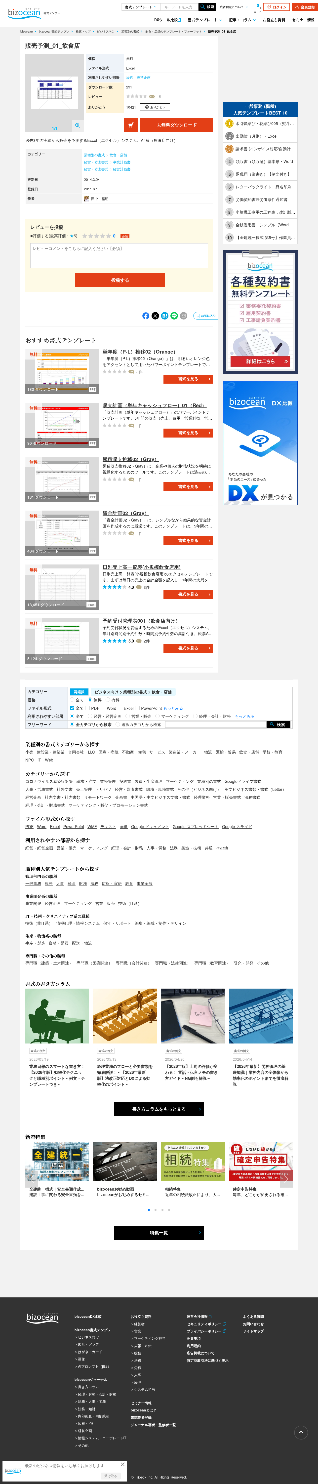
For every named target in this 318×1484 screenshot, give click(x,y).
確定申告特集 (245, 1189)
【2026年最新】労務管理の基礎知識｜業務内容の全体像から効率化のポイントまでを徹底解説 (260, 1075)
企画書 (121, 797)
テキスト (108, 826)
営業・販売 (67, 848)
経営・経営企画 (138, 77)
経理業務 (202, 797)
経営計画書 (121, 168)
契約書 (125, 781)
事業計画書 (121, 162)
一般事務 (33, 883)
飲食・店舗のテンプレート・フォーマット (174, 31)
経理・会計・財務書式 (45, 805)
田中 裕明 (100, 198)
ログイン (279, 6)
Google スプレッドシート (196, 826)
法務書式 (252, 797)
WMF (92, 826)
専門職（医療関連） (94, 963)
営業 (99, 903)
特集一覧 (159, 1232)
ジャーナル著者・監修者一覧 (153, 1424)
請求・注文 (86, 781)
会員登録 (308, 6)
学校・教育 (272, 752)
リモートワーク (98, 797)
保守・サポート (117, 923)
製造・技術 (191, 848)
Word (41, 826)
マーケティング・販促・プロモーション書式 (108, 805)
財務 (83, 883)
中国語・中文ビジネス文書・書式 (160, 797)
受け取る (110, 1476)
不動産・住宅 (134, 752)
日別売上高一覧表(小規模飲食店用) (142, 566)
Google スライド (237, 826)
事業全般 (145, 883)
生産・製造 (35, 943)
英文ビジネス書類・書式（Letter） (255, 789)
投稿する (120, 280)
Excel (55, 826)
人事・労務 (156, 848)
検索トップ (84, 31)
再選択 (79, 692)
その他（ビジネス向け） (199, 789)
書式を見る (188, 379)
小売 (29, 752)
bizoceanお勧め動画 (115, 1189)
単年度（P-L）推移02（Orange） (140, 351)
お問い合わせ (253, 1323)
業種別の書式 (130, 31)
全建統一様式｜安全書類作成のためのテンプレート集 (77, 1189)
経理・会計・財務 (127, 848)
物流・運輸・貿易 (220, 752)
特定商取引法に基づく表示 (208, 1360)
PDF (29, 826)
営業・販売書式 (227, 797)
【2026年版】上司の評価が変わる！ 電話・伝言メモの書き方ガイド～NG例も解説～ (191, 1072)
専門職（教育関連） (212, 963)
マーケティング (180, 781)
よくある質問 (253, 1316)
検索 (210, 6)
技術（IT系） (130, 903)
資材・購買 (59, 943)
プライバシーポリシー (205, 1330)
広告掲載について (232, 7)
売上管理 (84, 789)
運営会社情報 (198, 1316)
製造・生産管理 (148, 781)
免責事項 (194, 1338)
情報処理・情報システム (78, 923)
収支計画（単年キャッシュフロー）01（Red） (155, 405)
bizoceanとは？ (144, 1409)
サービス (157, 752)
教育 (129, 883)
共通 (209, 848)
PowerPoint (73, 826)
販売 (111, 903)
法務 (174, 848)
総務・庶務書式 (160, 789)
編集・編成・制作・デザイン (160, 923)
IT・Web (45, 760)
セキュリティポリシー (205, 1323)
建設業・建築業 (51, 752)
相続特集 (173, 1189)
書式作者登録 (141, 1417)
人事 (60, 883)
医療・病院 (109, 752)
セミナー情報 (303, 19)
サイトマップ (253, 1330)
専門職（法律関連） (173, 963)
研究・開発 (243, 963)
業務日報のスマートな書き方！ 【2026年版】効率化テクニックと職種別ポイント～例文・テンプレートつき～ (57, 1075)
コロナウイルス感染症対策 (49, 781)
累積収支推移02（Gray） (131, 459)
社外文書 (65, 789)
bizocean (27, 31)
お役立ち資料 (274, 19)
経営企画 (33, 797)
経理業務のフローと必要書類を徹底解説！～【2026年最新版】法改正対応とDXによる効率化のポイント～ (125, 1075)
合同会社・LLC (81, 752)
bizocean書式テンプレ (54, 31)
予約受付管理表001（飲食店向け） (141, 620)
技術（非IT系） (39, 923)
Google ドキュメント (150, 826)
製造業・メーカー (184, 752)
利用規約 (194, 1345)
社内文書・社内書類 (62, 797)
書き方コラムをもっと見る (159, 1109)
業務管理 (108, 781)
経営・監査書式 (96, 162)
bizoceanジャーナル (91, 1379)
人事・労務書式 (39, 789)
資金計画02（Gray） (126, 513)
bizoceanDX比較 (88, 1316)
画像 (124, 826)
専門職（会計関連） (134, 963)
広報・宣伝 (112, 883)
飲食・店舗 (118, 154)
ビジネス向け (106, 31)
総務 (49, 883)
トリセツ (103, 789)
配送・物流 (82, 943)
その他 (222, 848)
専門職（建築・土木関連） (49, 963)
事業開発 (33, 903)
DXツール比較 (166, 19)
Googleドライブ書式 (243, 781)
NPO (29, 760)
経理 (72, 883)
